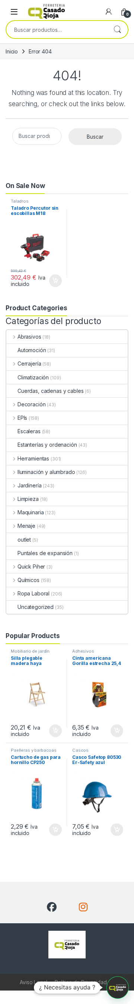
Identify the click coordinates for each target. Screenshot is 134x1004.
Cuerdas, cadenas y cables (50, 391)
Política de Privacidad (81, 982)
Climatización (33, 377)
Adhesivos (83, 651)
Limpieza (28, 499)
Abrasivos (29, 336)
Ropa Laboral (33, 593)
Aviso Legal (33, 982)
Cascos (80, 750)
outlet (24, 539)
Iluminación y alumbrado (46, 472)
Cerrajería (29, 363)
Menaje (26, 526)
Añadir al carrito (54, 280)
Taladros (20, 201)
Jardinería (29, 485)
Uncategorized (35, 607)
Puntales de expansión (45, 553)
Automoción (31, 350)
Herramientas (33, 458)
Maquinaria (30, 512)
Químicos (28, 580)
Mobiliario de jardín (30, 651)
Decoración (31, 404)
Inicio (12, 51)
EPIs (22, 418)
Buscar (117, 29)
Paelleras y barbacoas (34, 750)
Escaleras (29, 431)
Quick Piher (31, 566)
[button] (117, 987)
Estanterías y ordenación (47, 444)
